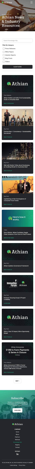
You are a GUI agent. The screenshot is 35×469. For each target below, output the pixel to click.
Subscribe (17, 410)
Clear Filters (17, 67)
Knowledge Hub (17, 442)
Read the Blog (8, 137)
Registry (17, 444)
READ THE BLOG (8, 337)
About (17, 434)
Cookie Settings (13, 465)
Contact (17, 447)
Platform (17, 437)
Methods (17, 439)
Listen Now (7, 303)
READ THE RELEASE (9, 103)
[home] (7, 2)
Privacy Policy (22, 465)
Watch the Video (9, 238)
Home (17, 432)
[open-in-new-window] (17, 454)
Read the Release (9, 372)
